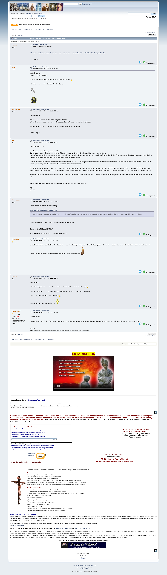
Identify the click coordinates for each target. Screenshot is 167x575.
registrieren (38, 13)
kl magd (16, 239)
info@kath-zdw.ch (18, 525)
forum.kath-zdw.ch (82, 528)
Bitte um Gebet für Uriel (40, 44)
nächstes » (153, 32)
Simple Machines (91, 565)
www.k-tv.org (31, 455)
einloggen (29, 13)
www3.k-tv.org (31, 453)
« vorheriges (146, 32)
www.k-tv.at (32, 457)
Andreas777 (17, 311)
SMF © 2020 (83, 565)
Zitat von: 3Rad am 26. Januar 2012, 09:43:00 (43, 210)
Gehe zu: (125, 344)
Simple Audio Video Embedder (84, 567)
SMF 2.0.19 (76, 565)
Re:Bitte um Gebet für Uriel (41, 67)
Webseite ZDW (87, 4)
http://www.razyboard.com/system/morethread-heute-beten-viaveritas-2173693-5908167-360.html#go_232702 (67, 53)
